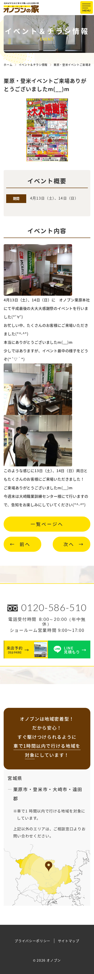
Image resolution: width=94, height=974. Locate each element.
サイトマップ (68, 941)
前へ (25, 544)
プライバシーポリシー (32, 941)
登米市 (40, 789)
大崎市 (60, 789)
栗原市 (20, 789)
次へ (68, 544)
